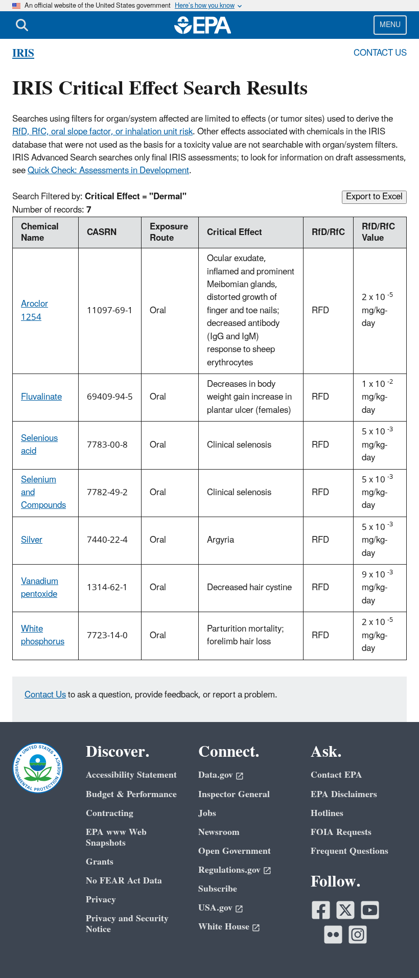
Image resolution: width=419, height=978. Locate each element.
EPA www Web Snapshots (116, 837)
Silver (31, 540)
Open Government (234, 851)
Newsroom (219, 832)
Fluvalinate (41, 397)
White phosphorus (42, 635)
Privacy (101, 899)
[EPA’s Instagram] (357, 934)
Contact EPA (336, 775)
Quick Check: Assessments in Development (108, 170)
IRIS (23, 53)
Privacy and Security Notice (127, 924)
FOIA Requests (341, 832)
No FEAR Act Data (124, 880)
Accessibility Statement (131, 775)
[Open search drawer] (22, 25)
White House (223, 926)
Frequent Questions (349, 851)
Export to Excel (374, 197)
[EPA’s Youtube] (370, 910)
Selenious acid (39, 444)
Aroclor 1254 (34, 310)
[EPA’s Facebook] (321, 910)
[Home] (203, 25)
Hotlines (327, 813)
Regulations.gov (229, 870)
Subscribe (217, 888)
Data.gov (215, 775)
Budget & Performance (131, 794)
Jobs (207, 813)
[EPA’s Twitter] (345, 910)
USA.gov (215, 907)
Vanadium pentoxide (39, 587)
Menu (390, 24)
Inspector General (234, 794)
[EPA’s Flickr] (333, 934)
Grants (99, 861)
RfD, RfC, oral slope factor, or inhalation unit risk (102, 132)
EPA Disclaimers (344, 794)
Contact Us (380, 53)
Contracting (109, 813)
